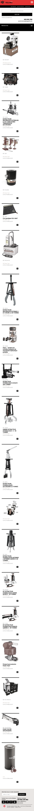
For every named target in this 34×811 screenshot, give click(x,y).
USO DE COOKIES (10, 807)
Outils (1, 28)
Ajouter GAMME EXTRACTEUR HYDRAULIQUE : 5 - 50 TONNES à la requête (17, 439)
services (27, 6)
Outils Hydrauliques (8, 64)
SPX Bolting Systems (7, 62)
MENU (32, 2)
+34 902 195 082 (22, 800)
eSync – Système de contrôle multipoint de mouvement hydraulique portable (10, 350)
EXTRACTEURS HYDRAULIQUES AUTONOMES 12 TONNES (10, 485)
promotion (20, 6)
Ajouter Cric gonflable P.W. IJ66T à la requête (17, 225)
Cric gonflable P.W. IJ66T (10, 218)
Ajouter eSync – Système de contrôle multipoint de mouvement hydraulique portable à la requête (17, 358)
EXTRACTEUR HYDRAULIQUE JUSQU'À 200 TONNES (10, 383)
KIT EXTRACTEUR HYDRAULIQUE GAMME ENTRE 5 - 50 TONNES (10, 593)
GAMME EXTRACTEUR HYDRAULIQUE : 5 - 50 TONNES (9, 431)
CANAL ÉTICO (18, 807)
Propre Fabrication (5, 30)
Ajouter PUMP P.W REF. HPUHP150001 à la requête (17, 737)
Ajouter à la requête (17, 68)
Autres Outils (3, 29)
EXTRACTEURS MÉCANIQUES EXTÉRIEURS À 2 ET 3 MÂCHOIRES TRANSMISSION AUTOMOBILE (11, 122)
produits (13, 6)
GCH (4, 776)
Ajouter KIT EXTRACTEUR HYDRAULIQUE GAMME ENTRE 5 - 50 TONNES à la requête (17, 601)
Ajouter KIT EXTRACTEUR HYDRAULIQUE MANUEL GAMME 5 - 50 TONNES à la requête (17, 634)
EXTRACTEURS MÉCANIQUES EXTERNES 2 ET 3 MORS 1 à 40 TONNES (11, 311)
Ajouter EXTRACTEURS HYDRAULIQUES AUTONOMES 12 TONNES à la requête (17, 493)
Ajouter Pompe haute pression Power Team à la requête (17, 672)
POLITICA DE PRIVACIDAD (25, 806)
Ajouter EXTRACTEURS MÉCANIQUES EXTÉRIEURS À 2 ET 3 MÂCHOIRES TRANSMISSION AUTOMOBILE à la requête (17, 131)
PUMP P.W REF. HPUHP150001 (7, 730)
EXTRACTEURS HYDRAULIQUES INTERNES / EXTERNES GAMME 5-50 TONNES (11, 558)
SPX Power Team (6, 90)
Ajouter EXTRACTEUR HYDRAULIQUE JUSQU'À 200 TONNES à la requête (17, 391)
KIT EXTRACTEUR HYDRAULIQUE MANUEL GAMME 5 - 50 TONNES (10, 626)
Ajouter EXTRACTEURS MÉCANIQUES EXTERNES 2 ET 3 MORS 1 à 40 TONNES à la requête (17, 319)
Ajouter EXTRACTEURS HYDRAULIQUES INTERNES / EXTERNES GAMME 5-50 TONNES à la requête (17, 567)
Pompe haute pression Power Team (9, 664)
